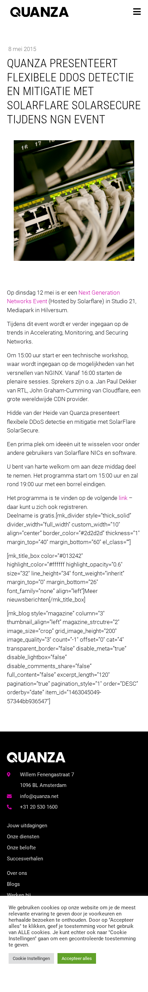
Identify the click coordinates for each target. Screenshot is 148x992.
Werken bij (19, 895)
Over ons (17, 873)
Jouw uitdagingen (27, 825)
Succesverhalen (25, 859)
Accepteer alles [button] (77, 958)
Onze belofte (21, 848)
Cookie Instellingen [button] (31, 958)
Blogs (13, 884)
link (123, 497)
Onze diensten (23, 837)
